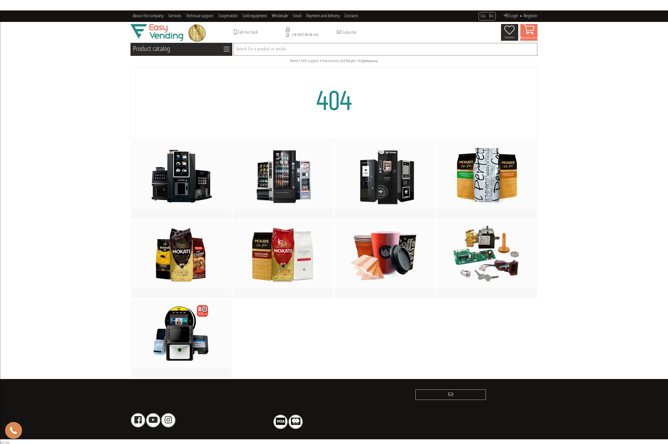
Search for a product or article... (262, 49)
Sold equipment (254, 16)
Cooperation (228, 16)
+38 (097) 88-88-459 (304, 35)
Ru (491, 16)
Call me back (247, 32)
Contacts (351, 16)
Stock (297, 16)
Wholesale (280, 16)
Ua (483, 16)
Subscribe (349, 33)
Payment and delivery (323, 16)
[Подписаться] (450, 394)
